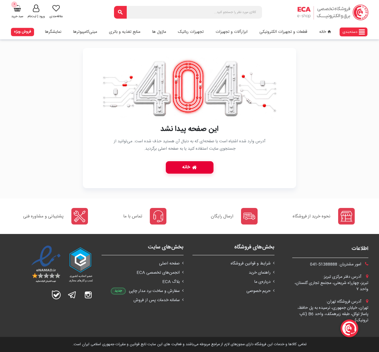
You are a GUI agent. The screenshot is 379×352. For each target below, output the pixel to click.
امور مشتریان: (336, 264)
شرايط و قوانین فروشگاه (251, 263)
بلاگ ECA (171, 281)
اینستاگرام (88, 295)
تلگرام (72, 295)
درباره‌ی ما (262, 281)
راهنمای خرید (260, 272)
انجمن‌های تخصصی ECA (158, 272)
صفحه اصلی (169, 263)
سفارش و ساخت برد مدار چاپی (154, 291)
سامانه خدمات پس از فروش (157, 300)
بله (56, 295)
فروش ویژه (22, 32)
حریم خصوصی (258, 291)
